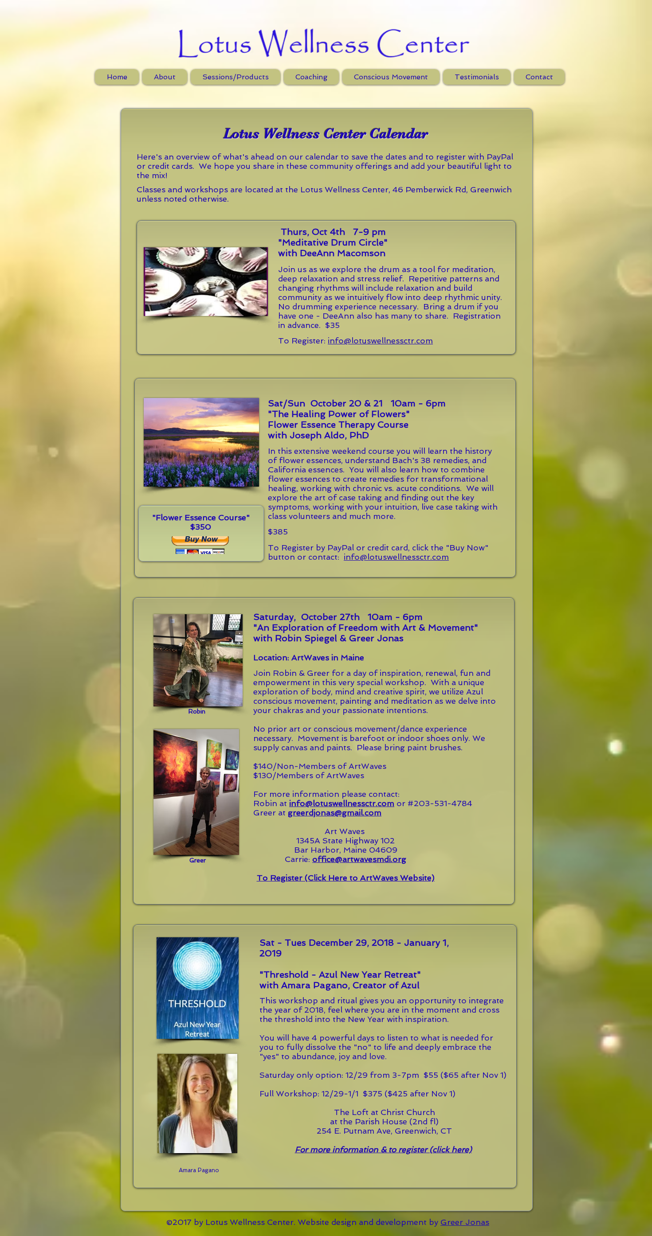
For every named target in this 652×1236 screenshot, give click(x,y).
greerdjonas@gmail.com (334, 812)
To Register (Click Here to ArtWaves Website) (346, 877)
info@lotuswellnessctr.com (380, 340)
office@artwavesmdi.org (359, 859)
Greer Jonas (464, 1222)
